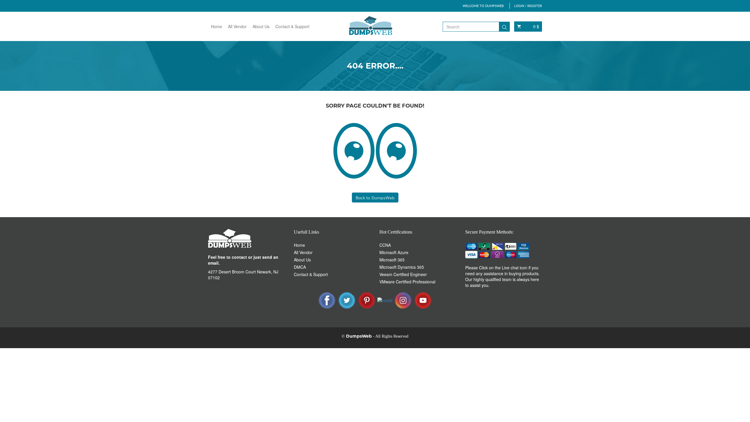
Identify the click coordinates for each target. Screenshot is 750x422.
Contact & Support (292, 26)
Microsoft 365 (392, 260)
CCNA (385, 245)
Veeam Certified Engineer (403, 274)
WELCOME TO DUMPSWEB (483, 6)
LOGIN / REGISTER (528, 6)
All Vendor (237, 26)
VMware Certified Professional (407, 282)
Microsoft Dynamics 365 (401, 267)
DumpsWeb (359, 336)
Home (216, 26)
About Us (261, 26)
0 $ (536, 26)
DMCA (300, 267)
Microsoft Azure (393, 252)
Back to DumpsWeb (375, 197)
